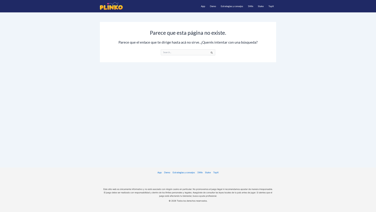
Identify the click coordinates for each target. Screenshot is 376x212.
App (203, 6)
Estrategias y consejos (232, 6)
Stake (261, 6)
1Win (250, 6)
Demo (213, 6)
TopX (271, 6)
